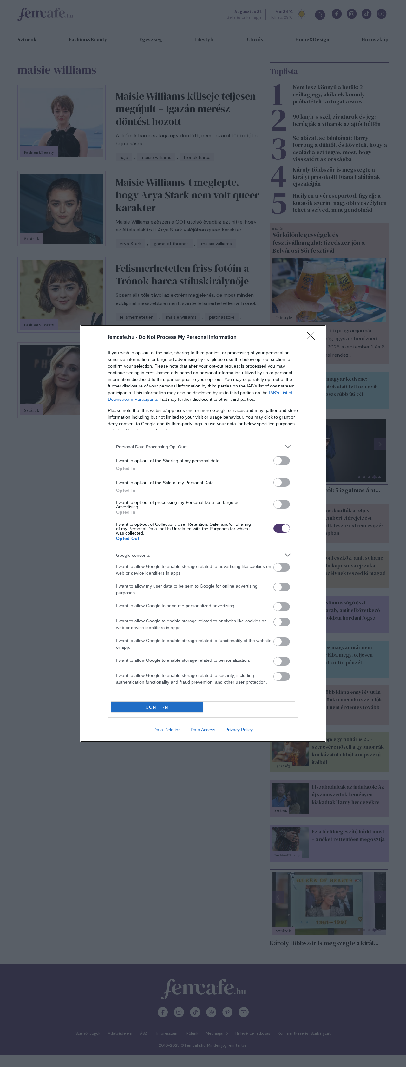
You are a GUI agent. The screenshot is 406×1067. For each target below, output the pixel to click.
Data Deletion (167, 729)
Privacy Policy (239, 729)
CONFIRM (157, 707)
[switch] (281, 460)
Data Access (203, 729)
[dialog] (203, 533)
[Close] (313, 338)
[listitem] (203, 446)
